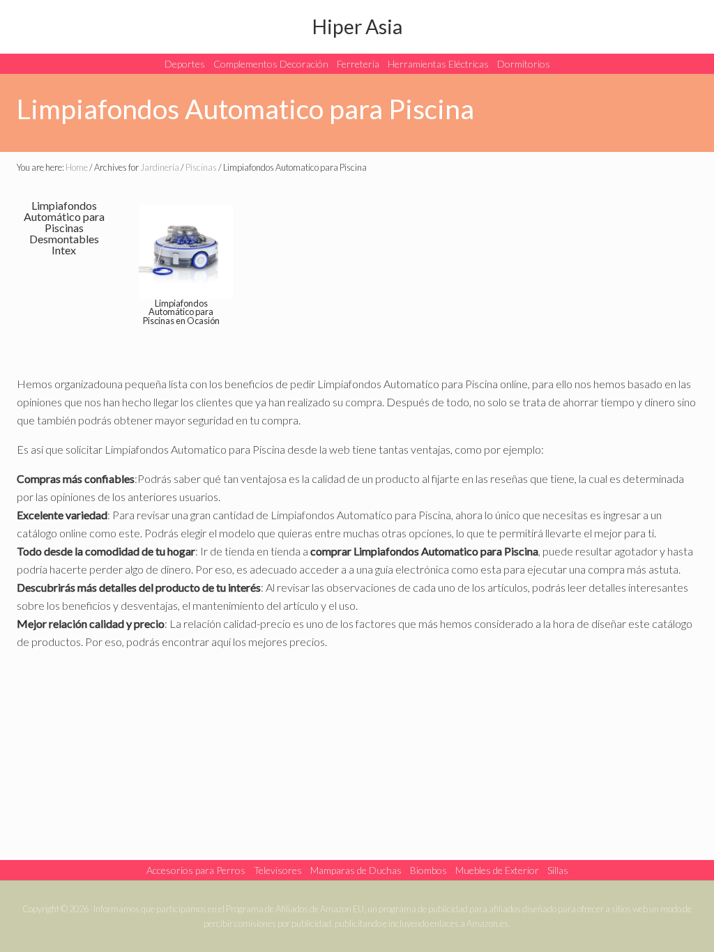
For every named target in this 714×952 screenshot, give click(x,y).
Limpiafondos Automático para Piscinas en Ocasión (181, 312)
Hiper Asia (357, 26)
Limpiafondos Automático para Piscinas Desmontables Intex (64, 227)
